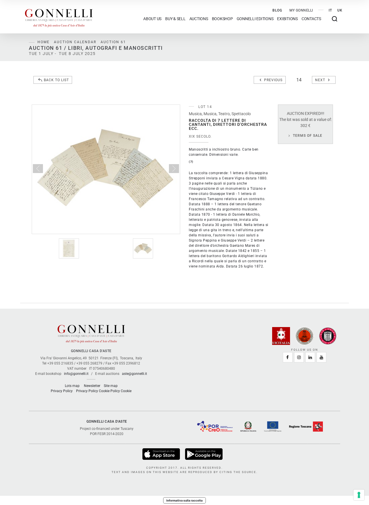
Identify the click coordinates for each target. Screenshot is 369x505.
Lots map (72, 386)
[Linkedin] (310, 357)
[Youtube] (321, 357)
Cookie (126, 391)
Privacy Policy (62, 391)
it (330, 10)
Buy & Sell (175, 19)
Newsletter (92, 386)
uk (339, 10)
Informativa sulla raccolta (184, 500)
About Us (152, 19)
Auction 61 (113, 42)
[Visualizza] (161, 454)
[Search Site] (334, 18)
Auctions (198, 19)
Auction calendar (75, 42)
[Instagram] (299, 357)
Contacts (311, 19)
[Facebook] (288, 357)
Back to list (56, 80)
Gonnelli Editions (255, 19)
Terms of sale (307, 136)
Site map (111, 386)
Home (43, 42)
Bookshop (222, 19)
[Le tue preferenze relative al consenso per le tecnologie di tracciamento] (358, 494)
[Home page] (59, 17)
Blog (277, 10)
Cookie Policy (109, 391)
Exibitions (287, 19)
